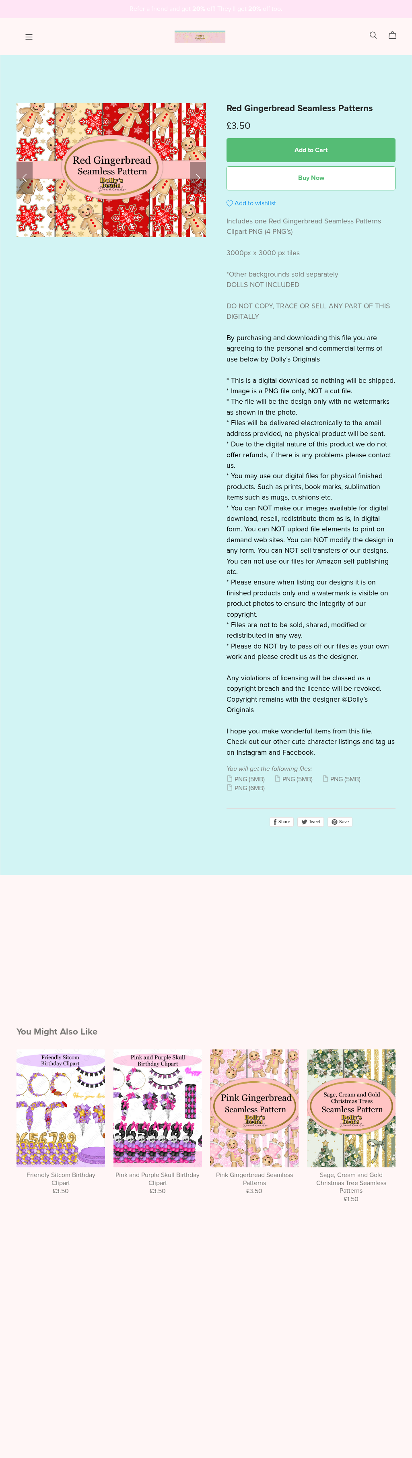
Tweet (314, 821)
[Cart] (395, 35)
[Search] (373, 35)
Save (343, 821)
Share (283, 821)
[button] (24, 178)
